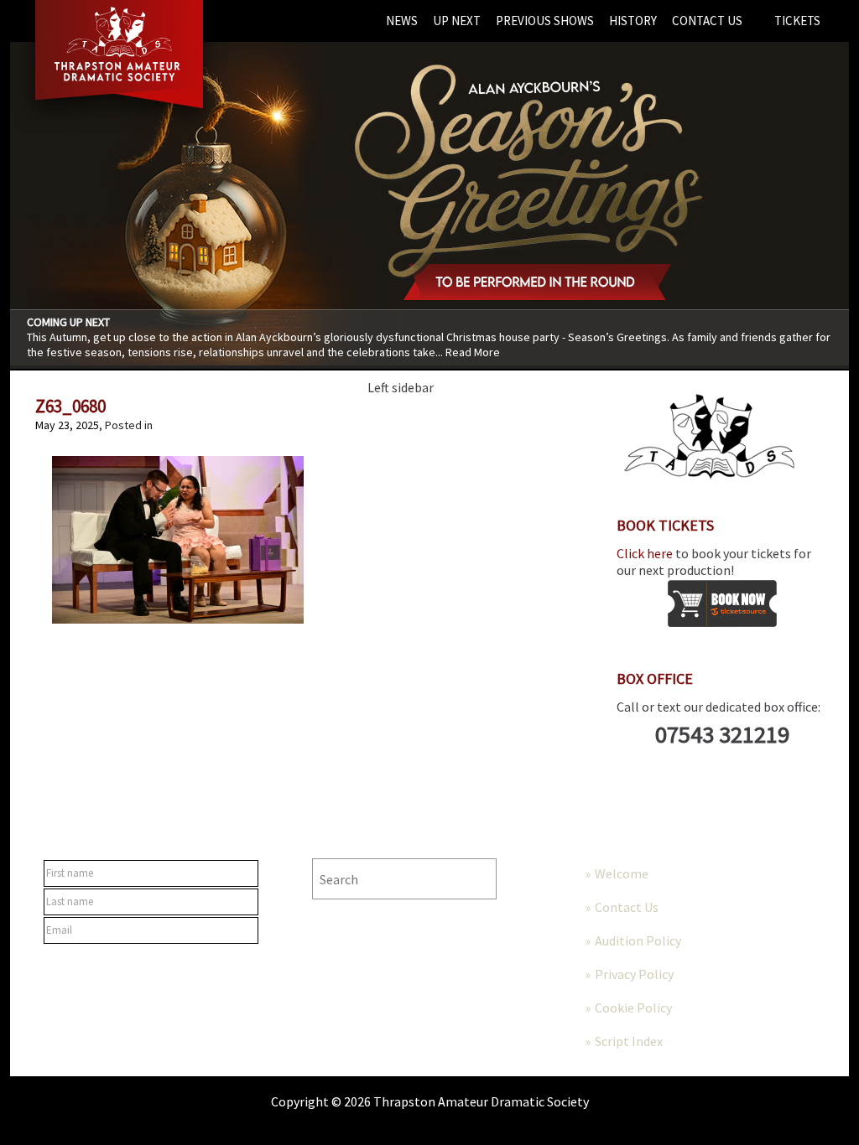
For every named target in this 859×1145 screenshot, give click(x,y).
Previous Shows (545, 20)
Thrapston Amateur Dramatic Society (481, 1101)
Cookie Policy (633, 1007)
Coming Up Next (68, 321)
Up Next (457, 20)
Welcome (621, 873)
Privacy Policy (634, 974)
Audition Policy (638, 940)
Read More (472, 352)
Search (338, 842)
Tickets (797, 20)
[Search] (535, 878)
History (633, 20)
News (402, 20)
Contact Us (707, 20)
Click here (645, 553)
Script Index (629, 1041)
